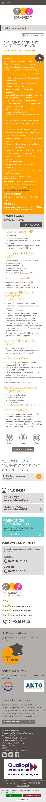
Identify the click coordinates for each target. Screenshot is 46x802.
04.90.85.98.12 (11, 738)
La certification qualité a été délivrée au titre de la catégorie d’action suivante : (23, 785)
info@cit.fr (22, 738)
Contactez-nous (16, 534)
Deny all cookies (33, 796)
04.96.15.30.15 (11, 750)
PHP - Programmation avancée (14, 477)
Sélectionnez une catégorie (14, 28)
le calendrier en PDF (15, 508)
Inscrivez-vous (31, 225)
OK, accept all (14, 796)
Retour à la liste (35, 35)
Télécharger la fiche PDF (23, 449)
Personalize (23, 799)
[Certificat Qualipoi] (23, 769)
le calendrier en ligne (16, 499)
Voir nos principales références (18, 722)
